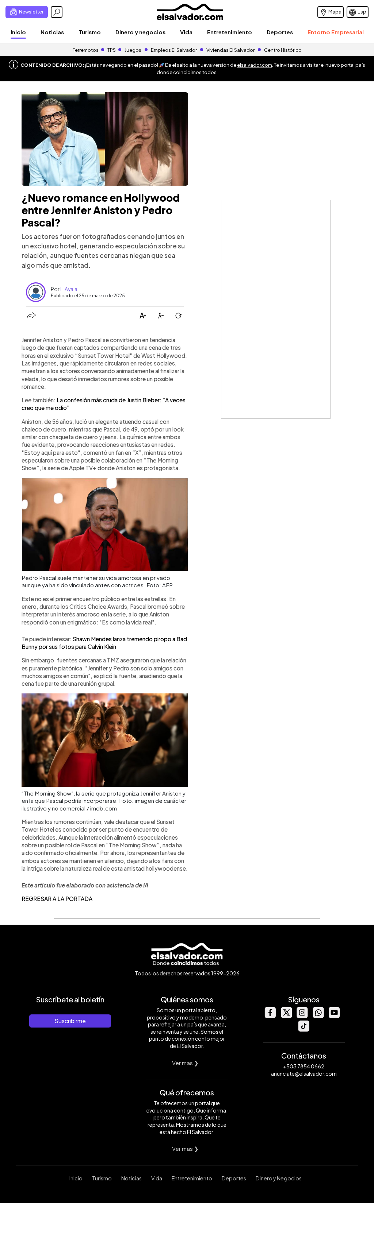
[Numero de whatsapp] (318, 1016)
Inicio (18, 31)
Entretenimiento (229, 31)
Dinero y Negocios (279, 1178)
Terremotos (86, 50)
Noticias (52, 31)
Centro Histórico (283, 50)
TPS (111, 50)
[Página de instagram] (302, 1016)
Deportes (280, 31)
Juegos (133, 50)
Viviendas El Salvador (230, 50)
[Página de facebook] (270, 1016)
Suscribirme (70, 1021)
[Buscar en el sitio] (56, 12)
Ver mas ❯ (185, 1062)
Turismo (90, 31)
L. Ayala (68, 289)
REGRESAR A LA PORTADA (57, 898)
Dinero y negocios (140, 31)
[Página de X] (286, 1016)
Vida (186, 31)
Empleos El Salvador (174, 50)
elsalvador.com (254, 65)
